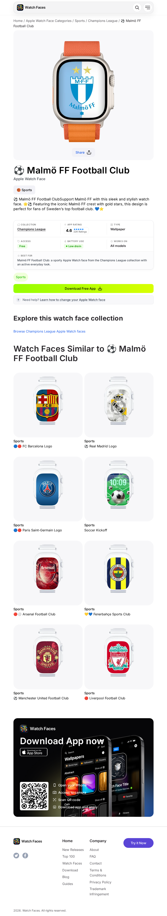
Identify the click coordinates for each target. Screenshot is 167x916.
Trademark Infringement (99, 891)
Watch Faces (72, 863)
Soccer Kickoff (95, 530)
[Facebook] (25, 855)
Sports (80, 21)
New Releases (73, 850)
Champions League (103, 21)
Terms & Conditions (98, 872)
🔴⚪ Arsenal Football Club (34, 614)
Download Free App (80, 288)
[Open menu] (147, 7)
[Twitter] (16, 855)
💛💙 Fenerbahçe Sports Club (107, 614)
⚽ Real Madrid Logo (100, 446)
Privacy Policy (100, 882)
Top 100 (68, 856)
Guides (67, 884)
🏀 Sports (24, 190)
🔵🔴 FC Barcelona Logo (32, 446)
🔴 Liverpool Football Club (104, 698)
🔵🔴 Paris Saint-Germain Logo (37, 530)
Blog (65, 877)
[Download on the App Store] (33, 752)
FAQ (93, 856)
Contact (96, 863)
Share (80, 152)
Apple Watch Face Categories (48, 21)
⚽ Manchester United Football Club (41, 698)
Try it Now (138, 843)
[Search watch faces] (137, 7)
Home (18, 21)
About (94, 850)
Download (70, 870)
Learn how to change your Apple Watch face (72, 300)
